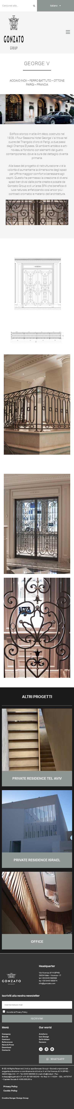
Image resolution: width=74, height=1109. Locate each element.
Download (6, 1047)
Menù (5, 1027)
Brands (5, 1037)
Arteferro (43, 1034)
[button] (10, 212)
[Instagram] (41, 1049)
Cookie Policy (10, 1090)
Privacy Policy (10, 1086)
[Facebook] (52, 1049)
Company (6, 1034)
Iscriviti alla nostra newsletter (21, 996)
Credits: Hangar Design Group (15, 1098)
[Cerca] (34, 6)
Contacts (6, 1050)
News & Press (8, 1045)
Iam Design (44, 1037)
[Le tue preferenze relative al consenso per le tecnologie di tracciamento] (67, 1102)
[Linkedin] (46, 1049)
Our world (45, 1027)
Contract (6, 1039)
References (7, 1042)
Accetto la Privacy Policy (16, 1012)
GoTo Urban (44, 1039)
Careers (42, 1042)
